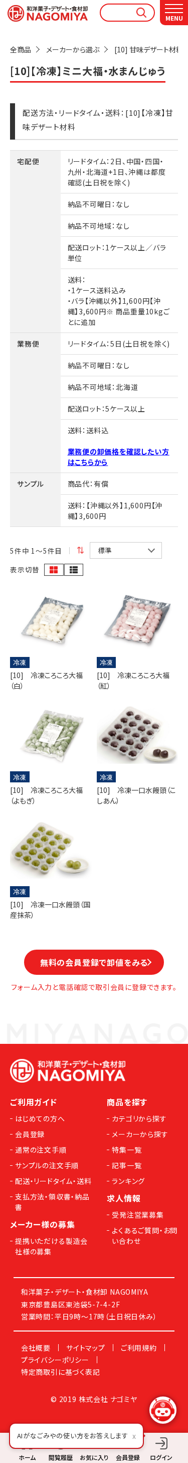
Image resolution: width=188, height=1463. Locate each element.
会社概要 (36, 1348)
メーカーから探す (140, 1134)
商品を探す (127, 1102)
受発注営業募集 (138, 1215)
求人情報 (123, 1198)
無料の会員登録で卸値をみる (94, 962)
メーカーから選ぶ (72, 49)
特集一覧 (126, 1150)
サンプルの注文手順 (47, 1165)
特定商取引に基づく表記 (60, 1372)
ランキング (128, 1181)
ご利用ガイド (33, 1102)
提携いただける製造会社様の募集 (51, 1246)
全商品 (20, 49)
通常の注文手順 (41, 1150)
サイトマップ (85, 1348)
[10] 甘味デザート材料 (148, 49)
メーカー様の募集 (42, 1224)
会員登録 (30, 1134)
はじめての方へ (40, 1118)
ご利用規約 (139, 1348)
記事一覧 (126, 1165)
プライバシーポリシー (55, 1360)
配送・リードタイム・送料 (53, 1181)
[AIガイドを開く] (163, 1410)
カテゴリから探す (139, 1118)
